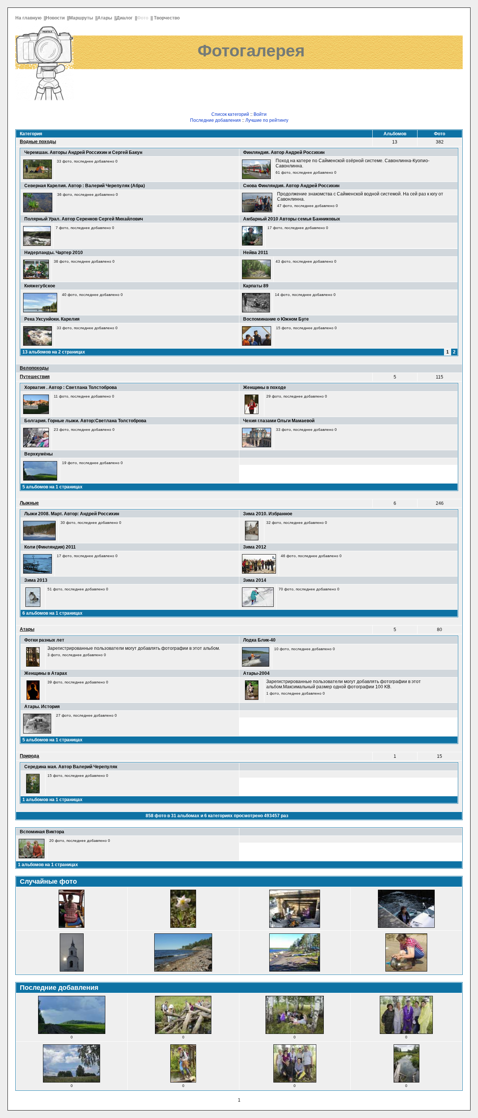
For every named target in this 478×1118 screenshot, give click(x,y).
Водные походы (38, 141)
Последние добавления (215, 120)
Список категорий (230, 114)
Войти (260, 114)
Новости (56, 18)
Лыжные (29, 503)
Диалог (125, 18)
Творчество (167, 18)
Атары (105, 18)
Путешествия (35, 376)
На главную (29, 18)
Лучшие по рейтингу (266, 120)
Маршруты (81, 18)
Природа (29, 756)
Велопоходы (34, 368)
